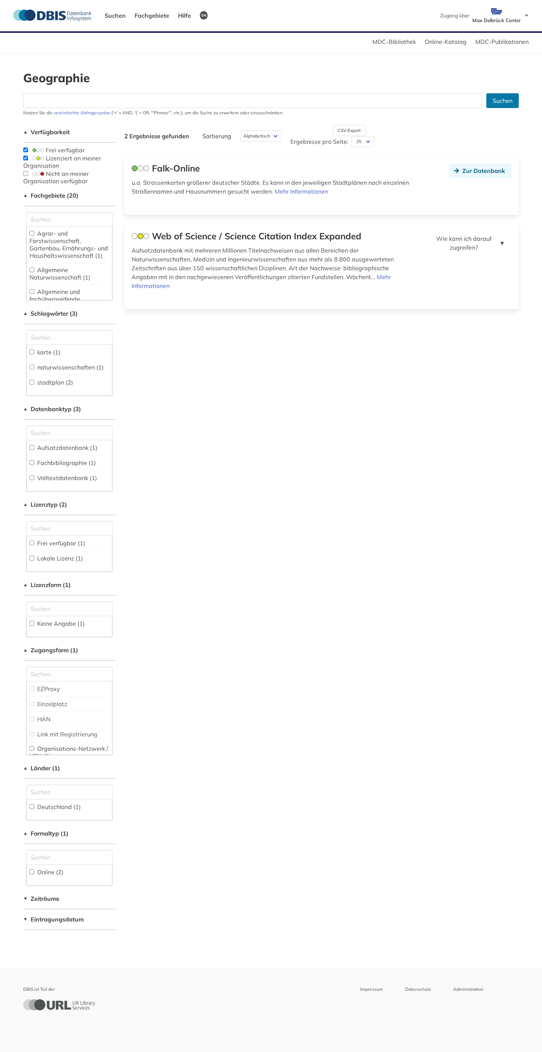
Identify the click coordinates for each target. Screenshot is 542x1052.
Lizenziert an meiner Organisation (62, 161)
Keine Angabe (60, 623)
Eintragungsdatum (53, 919)
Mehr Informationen (301, 191)
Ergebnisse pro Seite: (319, 141)
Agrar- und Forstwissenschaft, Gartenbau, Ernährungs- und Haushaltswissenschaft (68, 244)
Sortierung (216, 136)
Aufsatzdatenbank (66, 447)
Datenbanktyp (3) (52, 409)
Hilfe (184, 15)
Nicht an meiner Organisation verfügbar (56, 177)
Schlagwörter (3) (50, 313)
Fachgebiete (152, 15)
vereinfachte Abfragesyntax (82, 112)
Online (49, 872)
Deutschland (58, 806)
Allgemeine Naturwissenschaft (59, 273)
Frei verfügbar (64, 150)
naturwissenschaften (70, 367)
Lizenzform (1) (47, 585)
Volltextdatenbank (66, 478)
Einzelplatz (51, 704)
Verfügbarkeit (46, 132)
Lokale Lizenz (59, 558)
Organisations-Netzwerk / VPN (68, 752)
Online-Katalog (445, 41)
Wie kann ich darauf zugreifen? (470, 243)
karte (48, 352)
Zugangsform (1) (50, 650)
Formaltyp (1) (46, 833)
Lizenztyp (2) (45, 504)
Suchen (115, 15)
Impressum (371, 989)
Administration (468, 989)
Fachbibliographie (66, 462)
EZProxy (48, 688)
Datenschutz (418, 989)
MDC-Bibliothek (394, 41)
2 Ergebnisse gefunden (156, 136)
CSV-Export (349, 130)
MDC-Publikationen (502, 41)
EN (203, 15)
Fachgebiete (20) (51, 195)
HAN (43, 719)
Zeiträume (41, 898)
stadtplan (54, 382)
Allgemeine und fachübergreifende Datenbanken (54, 299)
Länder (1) (41, 768)
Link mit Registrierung (66, 734)
